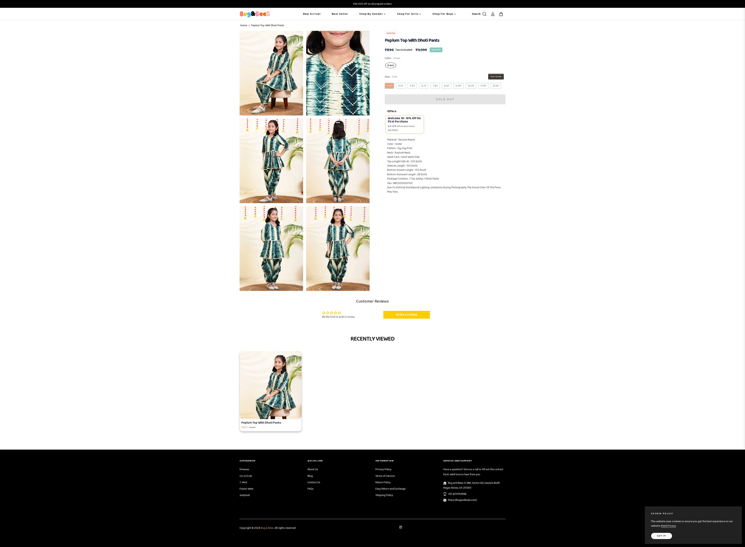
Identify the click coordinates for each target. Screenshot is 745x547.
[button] (478, 14)
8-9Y (446, 86)
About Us (313, 469)
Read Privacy (668, 526)
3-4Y (389, 86)
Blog (310, 476)
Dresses (244, 469)
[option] (271, 73)
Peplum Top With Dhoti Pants (261, 422)
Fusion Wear (247, 489)
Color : (392, 58)
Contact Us (314, 482)
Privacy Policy (383, 469)
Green (390, 65)
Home (243, 25)
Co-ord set (246, 476)
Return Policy (383, 482)
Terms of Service (385, 476)
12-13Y (496, 86)
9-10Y (459, 86)
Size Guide (496, 77)
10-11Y (471, 86)
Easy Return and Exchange (390, 489)
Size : (391, 77)
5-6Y (412, 86)
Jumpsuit (245, 495)
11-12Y (483, 86)
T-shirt (243, 482)
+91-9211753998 (457, 494)
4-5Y (400, 86)
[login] (493, 14)
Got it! (661, 536)
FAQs (311, 489)
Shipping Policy (384, 495)
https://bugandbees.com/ (462, 500)
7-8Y (435, 86)
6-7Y (423, 86)
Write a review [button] (406, 314)
